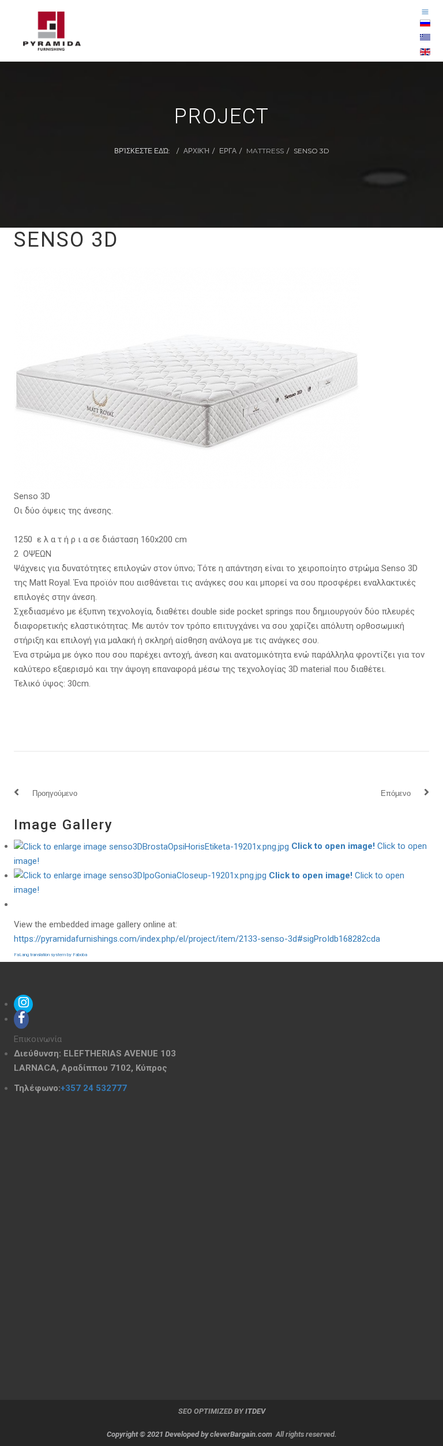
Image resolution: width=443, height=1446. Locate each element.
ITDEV (255, 1411)
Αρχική (196, 150)
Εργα (227, 150)
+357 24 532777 (94, 1088)
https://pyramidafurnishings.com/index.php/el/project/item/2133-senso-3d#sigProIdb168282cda (197, 939)
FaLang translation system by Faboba (50, 954)
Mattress (265, 150)
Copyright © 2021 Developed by (158, 1434)
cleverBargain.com (241, 1434)
